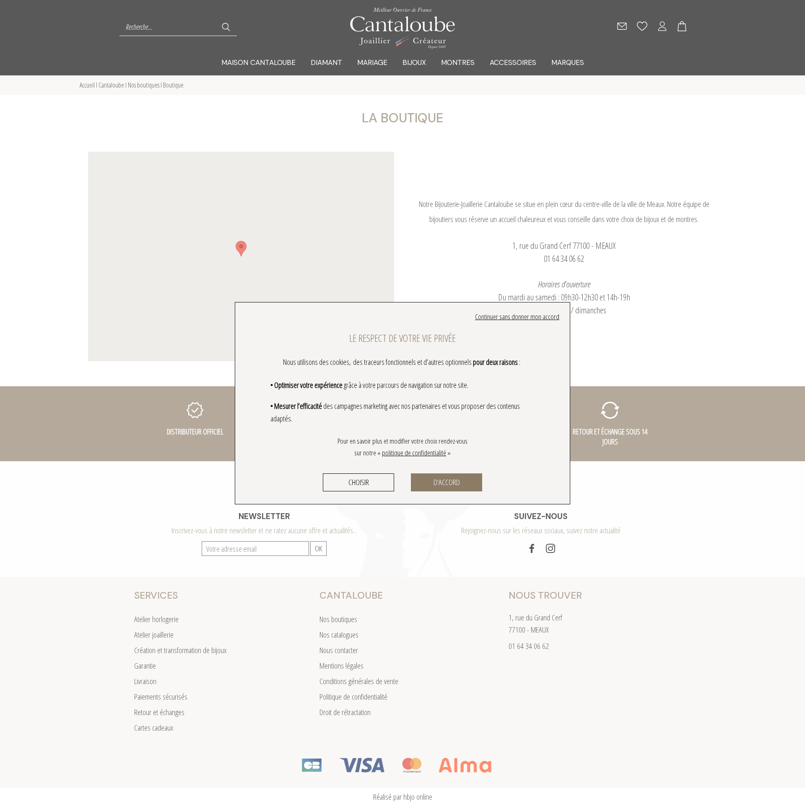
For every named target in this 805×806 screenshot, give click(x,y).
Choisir (358, 482)
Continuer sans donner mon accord (517, 316)
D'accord (447, 482)
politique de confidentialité (414, 452)
